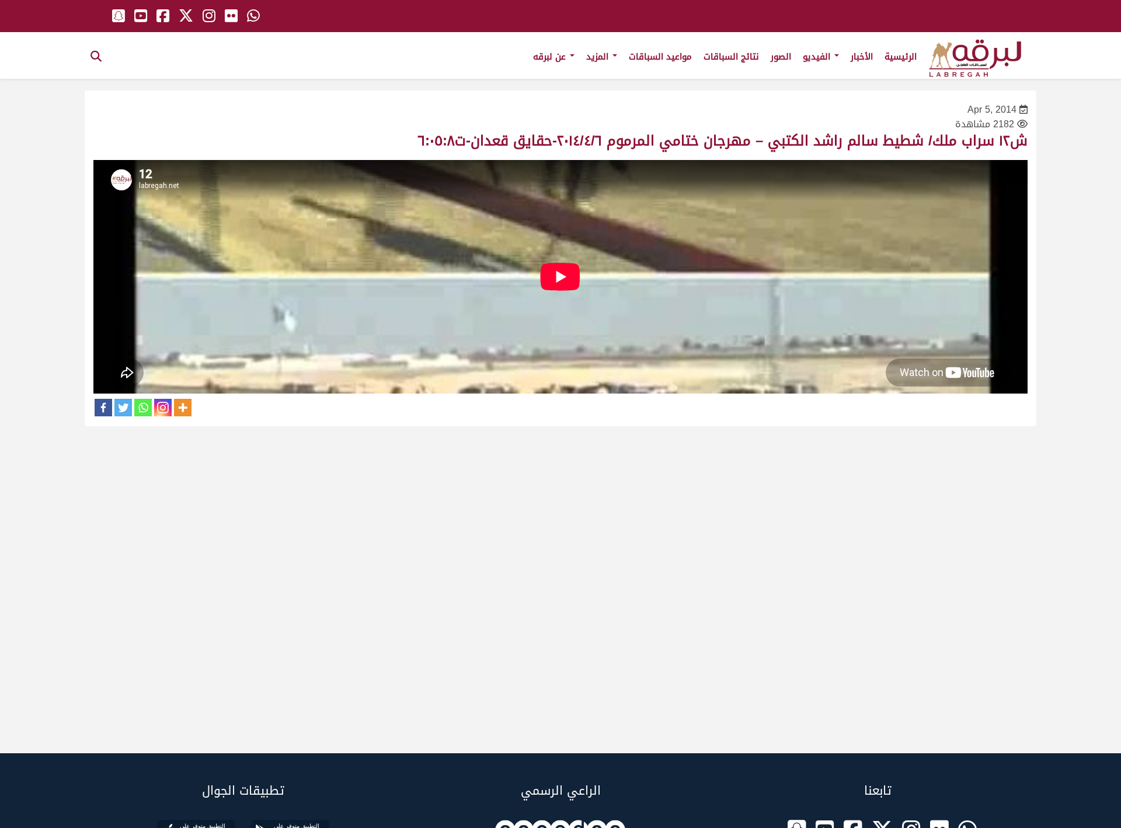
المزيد (598, 56)
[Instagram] (163, 407)
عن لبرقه (551, 56)
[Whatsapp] (143, 407)
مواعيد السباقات (660, 56)
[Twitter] (123, 407)
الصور (781, 56)
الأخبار (862, 56)
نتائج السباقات (731, 56)
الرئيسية (901, 56)
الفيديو (818, 56)
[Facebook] (103, 407)
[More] (183, 407)
